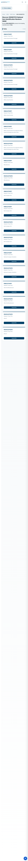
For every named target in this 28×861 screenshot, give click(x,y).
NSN (7, 14)
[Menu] (25, 2)
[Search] (22, 2)
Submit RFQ (14, 42)
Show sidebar (7, 8)
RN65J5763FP (8, 34)
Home (3, 14)
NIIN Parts (12, 14)
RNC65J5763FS (8, 65)
